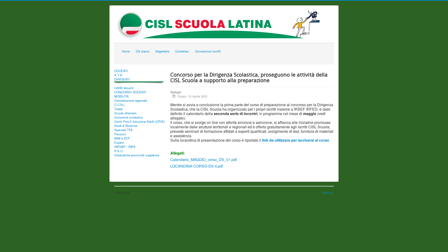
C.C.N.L (119, 105)
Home (126, 51)
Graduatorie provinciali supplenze (136, 155)
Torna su (328, 192)
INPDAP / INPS (125, 147)
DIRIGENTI (122, 79)
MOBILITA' (121, 96)
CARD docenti (123, 88)
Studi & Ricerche (125, 126)
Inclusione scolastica (128, 117)
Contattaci (182, 51)
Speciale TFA (123, 130)
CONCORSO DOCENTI (130, 92)
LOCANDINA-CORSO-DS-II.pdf (196, 166)
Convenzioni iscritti (208, 51)
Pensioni (120, 134)
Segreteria (162, 51)
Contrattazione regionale (130, 100)
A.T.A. (118, 75)
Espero (119, 142)
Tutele (118, 109)
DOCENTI (121, 71)
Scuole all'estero (125, 113)
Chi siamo (142, 51)
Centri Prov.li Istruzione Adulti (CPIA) (139, 121)
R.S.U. (118, 151)
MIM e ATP (122, 138)
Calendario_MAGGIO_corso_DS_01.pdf (203, 159)
